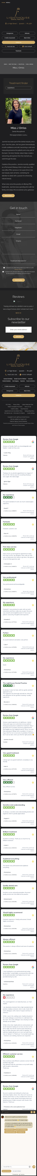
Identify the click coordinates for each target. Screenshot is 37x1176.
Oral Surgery (15, 381)
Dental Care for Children (20, 378)
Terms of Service (18, 425)
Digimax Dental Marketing (20, 421)
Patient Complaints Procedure (15, 406)
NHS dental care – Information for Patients (14, 413)
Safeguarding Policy (29, 411)
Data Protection (24, 408)
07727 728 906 (28, 46)
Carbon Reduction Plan (27, 404)
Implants (22, 381)
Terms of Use (28, 406)
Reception (21, 64)
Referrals (27, 33)
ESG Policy (8, 404)
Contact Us (18, 42)
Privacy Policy (18, 269)
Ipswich (21, 371)
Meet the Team (13, 64)
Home (5, 64)
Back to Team (8, 195)
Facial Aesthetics (30, 381)
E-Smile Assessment (10, 38)
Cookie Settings (31, 413)
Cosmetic (30, 378)
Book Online (27, 38)
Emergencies (10, 33)
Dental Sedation (7, 381)
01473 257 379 (11, 46)
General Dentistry (8, 378)
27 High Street (12, 371)
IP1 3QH (29, 371)
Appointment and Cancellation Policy (13, 411)
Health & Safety (14, 408)
